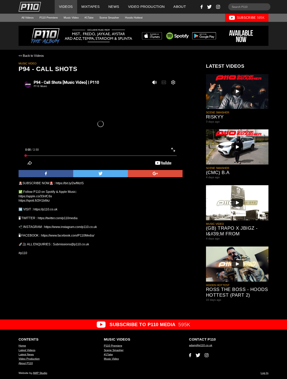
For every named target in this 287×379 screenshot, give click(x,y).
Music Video (71, 17)
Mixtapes (90, 7)
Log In (264, 373)
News (113, 7)
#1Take (89, 17)
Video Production (146, 7)
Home (22, 345)
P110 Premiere (48, 17)
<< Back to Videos (31, 55)
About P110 (26, 363)
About (179, 7)
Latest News (26, 354)
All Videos (27, 17)
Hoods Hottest (134, 17)
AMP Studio (40, 373)
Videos (66, 7)
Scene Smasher (109, 17)
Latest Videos (27, 350)
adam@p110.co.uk (200, 345)
